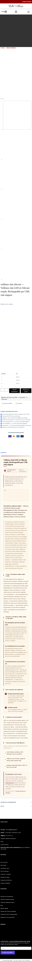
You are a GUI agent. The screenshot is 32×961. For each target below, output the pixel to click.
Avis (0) (2, 806)
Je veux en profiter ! (7, 952)
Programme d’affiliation (6, 880)
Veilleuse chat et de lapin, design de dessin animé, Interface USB (15, 759)
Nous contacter (4, 862)
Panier (2, 841)
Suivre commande (5, 871)
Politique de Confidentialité (7, 896)
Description (3, 452)
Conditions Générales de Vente (7, 902)
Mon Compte (3, 865)
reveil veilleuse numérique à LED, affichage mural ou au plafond (14, 753)
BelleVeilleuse (16, 6)
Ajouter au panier (26, 390)
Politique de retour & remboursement (9, 914)
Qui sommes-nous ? (5, 868)
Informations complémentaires (8, 802)
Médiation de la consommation (8, 917)
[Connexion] (16, 12)
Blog (2, 905)
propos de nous (4, 844)
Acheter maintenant (14, 390)
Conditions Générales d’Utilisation (8, 838)
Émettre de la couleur (7, 304)
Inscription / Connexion (6, 874)
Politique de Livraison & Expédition (8, 911)
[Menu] (29, 12)
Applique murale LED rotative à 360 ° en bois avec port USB (16, 766)
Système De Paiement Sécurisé (7, 899)
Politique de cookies (5, 877)
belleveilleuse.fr (10, 783)
